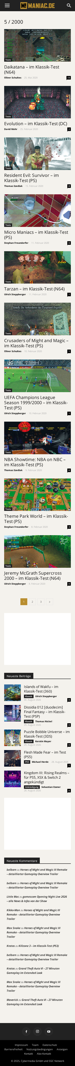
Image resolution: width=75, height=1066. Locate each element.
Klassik (28, 696)
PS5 (27, 761)
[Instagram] (37, 1031)
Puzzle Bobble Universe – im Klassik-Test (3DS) (47, 734)
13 (69, 77)
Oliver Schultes (12, 77)
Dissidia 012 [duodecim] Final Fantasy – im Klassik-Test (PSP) (44, 712)
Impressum (21, 1045)
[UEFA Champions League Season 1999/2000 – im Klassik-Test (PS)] (37, 376)
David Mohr (10, 129)
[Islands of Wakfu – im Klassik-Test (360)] (12, 692)
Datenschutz (49, 1045)
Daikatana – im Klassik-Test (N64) (31, 69)
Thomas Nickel (43, 721)
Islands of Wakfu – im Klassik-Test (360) (41, 689)
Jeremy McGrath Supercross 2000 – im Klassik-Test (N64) (33, 575)
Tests (8, 59)
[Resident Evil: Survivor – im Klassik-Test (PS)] (37, 153)
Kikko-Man (13, 910)
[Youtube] (49, 1031)
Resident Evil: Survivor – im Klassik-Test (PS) (31, 177)
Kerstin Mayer (43, 741)
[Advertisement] (37, 639)
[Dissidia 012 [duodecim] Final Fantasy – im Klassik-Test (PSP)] (12, 713)
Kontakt (28, 1053)
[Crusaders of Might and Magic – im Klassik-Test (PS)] (37, 319)
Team (35, 1045)
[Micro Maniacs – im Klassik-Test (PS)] (37, 210)
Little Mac (13, 896)
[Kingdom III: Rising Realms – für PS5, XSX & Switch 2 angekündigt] (12, 779)
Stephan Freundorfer (16, 242)
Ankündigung (32, 787)
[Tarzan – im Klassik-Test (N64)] (37, 267)
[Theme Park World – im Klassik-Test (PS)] (37, 495)
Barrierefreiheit (13, 1049)
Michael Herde (40, 761)
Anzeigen (62, 1049)
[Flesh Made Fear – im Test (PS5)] (12, 758)
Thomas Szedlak (13, 185)
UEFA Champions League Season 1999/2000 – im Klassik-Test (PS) (36, 402)
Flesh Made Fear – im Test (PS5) (45, 754)
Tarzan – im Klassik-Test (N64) (34, 289)
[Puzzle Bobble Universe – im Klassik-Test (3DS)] (12, 737)
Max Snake (13, 928)
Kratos (11, 946)
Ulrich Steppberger (15, 294)
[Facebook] (26, 1031)
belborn (11, 869)
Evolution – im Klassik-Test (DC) (35, 123)
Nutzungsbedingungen (39, 1049)
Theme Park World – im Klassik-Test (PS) (36, 518)
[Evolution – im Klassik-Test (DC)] (37, 102)
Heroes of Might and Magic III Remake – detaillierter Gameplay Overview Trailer (33, 914)
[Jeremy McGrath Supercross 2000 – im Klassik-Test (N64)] (37, 551)
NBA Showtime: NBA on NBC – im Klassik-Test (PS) (35, 462)
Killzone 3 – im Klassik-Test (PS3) (39, 946)
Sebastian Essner (51, 786)
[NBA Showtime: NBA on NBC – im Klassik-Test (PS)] (37, 438)
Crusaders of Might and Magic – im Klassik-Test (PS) (36, 343)
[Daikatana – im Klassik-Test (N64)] (37, 45)
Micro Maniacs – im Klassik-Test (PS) (36, 234)
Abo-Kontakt (44, 1053)
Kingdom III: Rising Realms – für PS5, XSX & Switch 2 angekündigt (46, 777)
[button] (69, 5)
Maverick (12, 1000)
